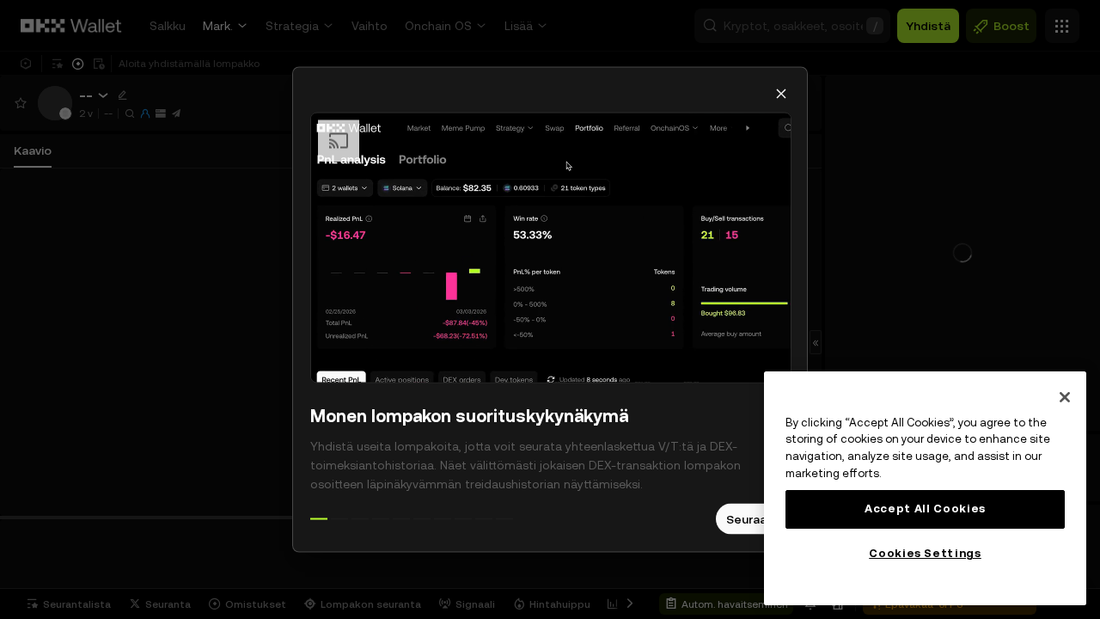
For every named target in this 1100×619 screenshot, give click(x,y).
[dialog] (550, 310)
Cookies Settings (925, 553)
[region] (925, 488)
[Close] (1065, 397)
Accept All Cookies (925, 508)
